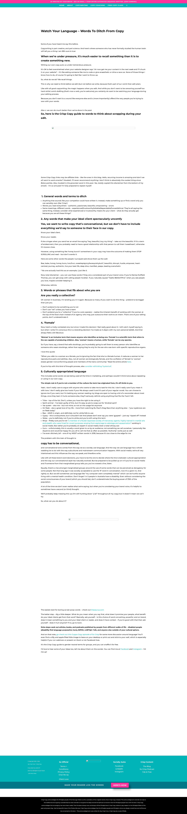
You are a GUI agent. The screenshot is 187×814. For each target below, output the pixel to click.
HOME (61, 5)
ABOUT (70, 5)
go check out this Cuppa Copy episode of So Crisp (77, 634)
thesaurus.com (97, 610)
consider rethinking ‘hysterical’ (98, 366)
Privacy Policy (64, 772)
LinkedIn (119, 769)
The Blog (147, 766)
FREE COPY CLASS (115, 5)
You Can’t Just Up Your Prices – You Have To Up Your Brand (74, 729)
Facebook (124, 649)
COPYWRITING (82, 5)
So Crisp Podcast (147, 769)
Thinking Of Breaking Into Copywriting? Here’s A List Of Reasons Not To (81, 676)
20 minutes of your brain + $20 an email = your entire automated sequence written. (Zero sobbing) (93, 1)
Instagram (137, 649)
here (129, 362)
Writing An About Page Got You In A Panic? (66, 702)
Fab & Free (146, 772)
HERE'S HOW (120, 785)
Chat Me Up (64, 775)
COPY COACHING (98, 5)
